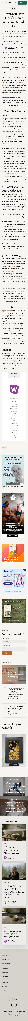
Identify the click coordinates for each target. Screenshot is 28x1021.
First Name (5, 639)
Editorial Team (11, 48)
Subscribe (5, 973)
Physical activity (7, 311)
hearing (4, 447)
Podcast (4, 990)
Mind (8, 882)
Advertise (5, 969)
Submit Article (6, 963)
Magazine (5, 977)
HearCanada (9, 139)
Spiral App (5, 982)
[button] (22, 2)
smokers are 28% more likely (11, 271)
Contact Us (5, 959)
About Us (4, 955)
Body (13, 8)
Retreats (4, 986)
